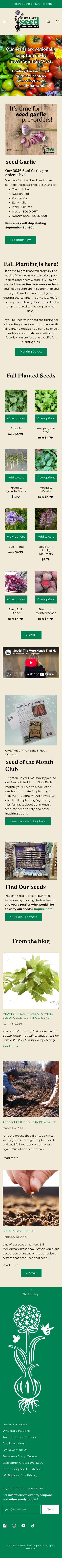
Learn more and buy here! (28, 821)
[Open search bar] (48, 21)
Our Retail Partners (23, 916)
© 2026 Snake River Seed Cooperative (25, 1545)
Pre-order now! (20, 239)
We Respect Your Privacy (20, 1475)
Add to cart (16, 477)
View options (16, 418)
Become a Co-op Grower (20, 1456)
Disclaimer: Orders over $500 (23, 1462)
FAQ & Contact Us (15, 1449)
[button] (31, 91)
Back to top (31, 1294)
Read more (10, 1046)
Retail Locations (14, 1443)
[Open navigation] (4, 21)
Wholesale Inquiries (16, 1430)
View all (31, 634)
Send (50, 1509)
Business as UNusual (19, 1231)
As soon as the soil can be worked (29, 1122)
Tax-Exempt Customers (19, 1437)
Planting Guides (31, 351)
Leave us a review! (15, 1424)
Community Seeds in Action (22, 1469)
